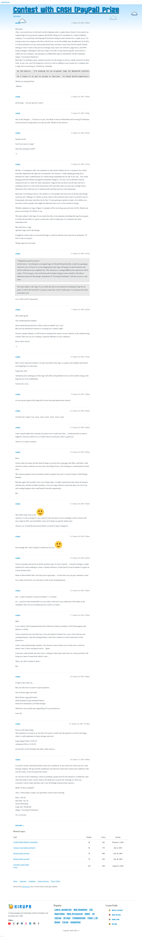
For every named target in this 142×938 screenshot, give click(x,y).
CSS (91, 909)
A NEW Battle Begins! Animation (25, 842)
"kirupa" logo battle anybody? (24, 848)
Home (15, 881)
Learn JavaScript (63, 909)
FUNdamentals (78, 918)
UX (93, 914)
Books (57, 922)
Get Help (114, 924)
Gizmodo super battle (21, 865)
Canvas (57, 918)
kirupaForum (5, 2)
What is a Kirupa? (117, 910)
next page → (19, 825)
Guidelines (32, 881)
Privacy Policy (55, 881)
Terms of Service (43, 881)
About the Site (116, 915)
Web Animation (80, 909)
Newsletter (75, 922)
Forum (65, 922)
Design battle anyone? (21, 853)
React (87, 914)
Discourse (26, 887)
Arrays (66, 918)
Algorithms (59, 914)
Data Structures (75, 914)
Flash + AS (93, 918)
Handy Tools (115, 919)
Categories (22, 881)
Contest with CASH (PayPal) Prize (66, 9)
